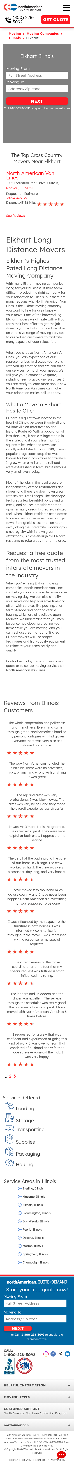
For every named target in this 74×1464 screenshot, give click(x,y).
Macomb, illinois (34, 1196)
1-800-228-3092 (19, 1353)
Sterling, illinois (33, 1188)
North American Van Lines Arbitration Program (35, 1413)
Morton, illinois (33, 1246)
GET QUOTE (55, 19)
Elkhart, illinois (33, 1205)
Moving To (15, 82)
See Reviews (15, 216)
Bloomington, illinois (37, 1213)
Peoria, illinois (32, 1229)
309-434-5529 (16, 198)
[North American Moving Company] (23, 13)
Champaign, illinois (36, 1262)
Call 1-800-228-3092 (17, 108)
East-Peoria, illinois (36, 1221)
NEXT (37, 101)
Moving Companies (43, 33)
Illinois (15, 38)
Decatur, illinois (33, 1238)
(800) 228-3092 (23, 19)
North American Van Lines (30, 175)
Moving (15, 33)
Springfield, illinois (35, 1254)
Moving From (18, 68)
